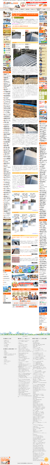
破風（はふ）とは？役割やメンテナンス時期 (7, 217)
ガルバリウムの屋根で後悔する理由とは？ (7, 184)
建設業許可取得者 (6, 276)
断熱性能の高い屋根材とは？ (6, 207)
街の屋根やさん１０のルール (7, 342)
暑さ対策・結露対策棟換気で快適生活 (37, 399)
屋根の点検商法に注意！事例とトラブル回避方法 (43, 237)
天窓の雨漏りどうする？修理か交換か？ (7, 205)
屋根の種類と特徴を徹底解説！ (6, 74)
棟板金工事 (43, 67)
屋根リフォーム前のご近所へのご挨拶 (42, 226)
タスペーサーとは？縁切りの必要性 (6, 97)
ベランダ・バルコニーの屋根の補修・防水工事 (24, 358)
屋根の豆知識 (5, 165)
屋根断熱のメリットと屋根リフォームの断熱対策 (7, 209)
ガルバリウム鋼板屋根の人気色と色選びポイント (38, 364)
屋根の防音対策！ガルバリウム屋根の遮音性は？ (43, 140)
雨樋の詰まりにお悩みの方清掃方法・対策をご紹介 (43, 265)
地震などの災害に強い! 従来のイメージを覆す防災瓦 (39, 407)
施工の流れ (27, 9)
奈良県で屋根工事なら (7, 278)
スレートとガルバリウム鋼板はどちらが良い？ (43, 123)
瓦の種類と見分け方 (6, 154)
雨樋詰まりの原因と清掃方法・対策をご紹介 (24, 389)
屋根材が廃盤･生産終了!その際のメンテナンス (7, 175)
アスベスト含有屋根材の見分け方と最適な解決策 (7, 158)
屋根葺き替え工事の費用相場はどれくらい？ (43, 151)
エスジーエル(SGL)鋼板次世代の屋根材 (7, 186)
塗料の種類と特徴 (35, 346)
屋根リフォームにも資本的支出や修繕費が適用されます (25, 373)
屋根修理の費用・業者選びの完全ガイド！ (7, 77)
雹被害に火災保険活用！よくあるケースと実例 (43, 215)
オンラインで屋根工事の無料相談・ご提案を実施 (43, 222)
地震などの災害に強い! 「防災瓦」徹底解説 (43, 202)
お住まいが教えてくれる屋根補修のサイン (43, 155)
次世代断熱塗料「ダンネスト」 (42, 207)
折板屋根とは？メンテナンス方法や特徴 (43, 170)
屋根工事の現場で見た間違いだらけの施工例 (43, 204)
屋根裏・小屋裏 (6, 143)
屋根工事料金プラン (21, 343)
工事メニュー (33, 9)
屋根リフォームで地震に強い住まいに (23, 356)
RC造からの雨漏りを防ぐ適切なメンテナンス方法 (7, 198)
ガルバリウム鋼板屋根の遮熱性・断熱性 (43, 131)
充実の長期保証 (6, 345)
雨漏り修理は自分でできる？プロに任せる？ (7, 82)
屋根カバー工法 (44, 51)
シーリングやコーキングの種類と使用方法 (7, 124)
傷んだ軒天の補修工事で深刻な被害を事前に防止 (7, 95)
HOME (12, 11)
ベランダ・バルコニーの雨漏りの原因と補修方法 (7, 110)
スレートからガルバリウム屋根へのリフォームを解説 (43, 125)
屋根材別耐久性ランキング (6, 169)
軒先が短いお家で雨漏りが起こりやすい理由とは (7, 156)
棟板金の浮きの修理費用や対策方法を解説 (7, 86)
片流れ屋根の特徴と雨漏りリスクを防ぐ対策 (7, 137)
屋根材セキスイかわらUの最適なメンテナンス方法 (43, 178)
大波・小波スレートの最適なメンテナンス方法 (7, 120)
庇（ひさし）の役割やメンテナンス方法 (7, 200)
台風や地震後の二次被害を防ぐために (43, 196)
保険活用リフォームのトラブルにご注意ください (43, 244)
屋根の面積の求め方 (6, 132)
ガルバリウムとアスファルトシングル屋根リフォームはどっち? (7, 180)
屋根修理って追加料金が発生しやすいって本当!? (43, 241)
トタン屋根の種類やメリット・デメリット (43, 168)
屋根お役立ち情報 (42, 188)
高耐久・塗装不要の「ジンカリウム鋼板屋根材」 (38, 412)
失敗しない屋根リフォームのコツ (43, 147)
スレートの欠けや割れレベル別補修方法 (43, 164)
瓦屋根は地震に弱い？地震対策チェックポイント (43, 200)
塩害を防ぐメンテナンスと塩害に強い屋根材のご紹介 (39, 442)
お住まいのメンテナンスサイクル (37, 424)
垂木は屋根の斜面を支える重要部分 (23, 376)
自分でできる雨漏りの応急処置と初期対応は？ (43, 211)
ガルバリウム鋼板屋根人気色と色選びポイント (43, 133)
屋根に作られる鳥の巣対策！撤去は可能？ (23, 391)
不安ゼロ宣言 (5, 343)
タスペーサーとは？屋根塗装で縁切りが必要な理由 (39, 384)
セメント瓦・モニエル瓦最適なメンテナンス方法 (7, 114)
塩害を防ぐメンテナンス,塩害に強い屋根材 (7, 171)
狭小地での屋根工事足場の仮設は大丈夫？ (43, 181)
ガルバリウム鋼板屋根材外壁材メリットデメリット (43, 138)
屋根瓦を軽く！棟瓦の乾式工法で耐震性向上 (43, 198)
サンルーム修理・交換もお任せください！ (43, 259)
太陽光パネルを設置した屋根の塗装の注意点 (43, 172)
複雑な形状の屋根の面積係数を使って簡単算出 (7, 134)
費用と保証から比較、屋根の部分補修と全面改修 (43, 153)
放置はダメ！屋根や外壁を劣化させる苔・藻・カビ (39, 443)
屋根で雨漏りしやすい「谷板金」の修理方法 (7, 153)
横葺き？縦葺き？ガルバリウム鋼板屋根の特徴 (43, 137)
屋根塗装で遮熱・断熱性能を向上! (43, 209)
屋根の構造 (5, 87)
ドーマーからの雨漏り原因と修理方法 (7, 203)
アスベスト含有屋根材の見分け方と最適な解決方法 (39, 408)
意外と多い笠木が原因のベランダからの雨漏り (7, 93)
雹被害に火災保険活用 (35, 458)
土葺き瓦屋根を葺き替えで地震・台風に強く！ (7, 116)
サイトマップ (5, 284)
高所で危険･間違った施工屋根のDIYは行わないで (7, 192)
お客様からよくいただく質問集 (36, 347)
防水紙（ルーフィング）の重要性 (37, 428)
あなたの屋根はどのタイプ (36, 342)
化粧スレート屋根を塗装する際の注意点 (42, 174)
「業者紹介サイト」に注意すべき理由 (43, 246)
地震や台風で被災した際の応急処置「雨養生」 (7, 128)
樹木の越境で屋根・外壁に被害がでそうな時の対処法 (43, 243)
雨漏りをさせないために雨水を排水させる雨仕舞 (7, 151)
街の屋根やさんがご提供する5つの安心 (11, 9)
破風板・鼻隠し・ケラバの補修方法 (37, 379)
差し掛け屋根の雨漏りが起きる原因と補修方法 (7, 141)
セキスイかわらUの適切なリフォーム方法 (38, 348)
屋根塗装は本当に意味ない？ (6, 79)
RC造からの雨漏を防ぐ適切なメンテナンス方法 (38, 413)
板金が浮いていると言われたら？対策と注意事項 (43, 239)
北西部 (5, 295)
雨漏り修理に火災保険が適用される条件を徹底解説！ (39, 460)
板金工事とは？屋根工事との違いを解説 (7, 84)
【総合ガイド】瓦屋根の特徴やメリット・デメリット (39, 366)
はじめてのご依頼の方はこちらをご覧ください (24, 340)
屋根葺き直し (44, 64)
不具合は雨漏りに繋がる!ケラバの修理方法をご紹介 (39, 385)
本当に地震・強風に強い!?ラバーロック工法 (38, 446)
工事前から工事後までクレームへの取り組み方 (43, 227)
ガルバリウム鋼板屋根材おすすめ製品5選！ (43, 135)
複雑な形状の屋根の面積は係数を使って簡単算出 (38, 397)
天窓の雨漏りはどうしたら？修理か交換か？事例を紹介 (39, 380)
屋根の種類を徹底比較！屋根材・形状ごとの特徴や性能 (39, 367)
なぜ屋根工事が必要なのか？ (43, 145)
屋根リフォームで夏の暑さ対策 (22, 359)
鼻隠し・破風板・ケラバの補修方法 (7, 89)
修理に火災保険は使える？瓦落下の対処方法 (43, 194)
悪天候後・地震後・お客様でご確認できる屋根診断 (39, 344)
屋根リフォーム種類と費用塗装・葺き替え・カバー (43, 160)
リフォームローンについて (22, 372)
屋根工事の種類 (43, 45)
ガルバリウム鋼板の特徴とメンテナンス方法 (7, 188)
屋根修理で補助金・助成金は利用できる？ (43, 217)
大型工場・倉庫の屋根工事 (22, 360)
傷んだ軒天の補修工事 (35, 421)
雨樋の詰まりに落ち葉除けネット (22, 390)
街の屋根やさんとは (6, 340)
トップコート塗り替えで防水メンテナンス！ (7, 215)
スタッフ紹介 (5, 274)
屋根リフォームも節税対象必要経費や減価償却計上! (43, 278)
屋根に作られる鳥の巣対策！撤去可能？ (43, 269)
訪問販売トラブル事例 (43, 235)
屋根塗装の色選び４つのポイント (42, 206)
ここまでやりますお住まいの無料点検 (38, 9)
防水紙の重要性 (6, 161)
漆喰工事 (43, 54)
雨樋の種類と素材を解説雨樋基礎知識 (7, 211)
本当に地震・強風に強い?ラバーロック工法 (7, 130)
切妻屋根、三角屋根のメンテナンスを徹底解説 (7, 139)
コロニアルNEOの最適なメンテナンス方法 (43, 179)
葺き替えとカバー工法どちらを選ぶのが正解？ (43, 156)
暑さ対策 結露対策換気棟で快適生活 (6, 145)
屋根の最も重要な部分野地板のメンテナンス (7, 163)
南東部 (5, 299)
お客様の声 (22, 9)
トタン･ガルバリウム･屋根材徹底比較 (7, 182)
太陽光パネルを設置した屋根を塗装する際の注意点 (24, 393)
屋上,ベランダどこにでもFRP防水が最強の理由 (7, 106)
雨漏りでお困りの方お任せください (23, 345)
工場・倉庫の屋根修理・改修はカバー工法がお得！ (43, 261)
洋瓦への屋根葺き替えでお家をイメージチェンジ (7, 177)
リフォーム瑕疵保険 (6, 344)
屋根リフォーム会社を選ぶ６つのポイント (43, 187)
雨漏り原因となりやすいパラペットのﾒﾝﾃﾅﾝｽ (7, 104)
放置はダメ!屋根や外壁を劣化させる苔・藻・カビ (7, 173)
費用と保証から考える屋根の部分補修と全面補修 (24, 374)
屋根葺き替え (44, 48)
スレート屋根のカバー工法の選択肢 (43, 162)
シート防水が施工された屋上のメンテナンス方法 (7, 102)
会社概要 (44, 9)
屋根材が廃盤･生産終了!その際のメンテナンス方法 (39, 387)
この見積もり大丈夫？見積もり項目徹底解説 (43, 229)
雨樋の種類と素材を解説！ (22, 392)
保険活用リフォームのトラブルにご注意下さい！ (38, 440)
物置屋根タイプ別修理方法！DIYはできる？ (43, 257)
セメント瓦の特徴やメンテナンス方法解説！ (7, 112)
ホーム (6, 9)
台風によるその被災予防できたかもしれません (43, 190)
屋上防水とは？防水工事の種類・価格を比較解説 (7, 108)
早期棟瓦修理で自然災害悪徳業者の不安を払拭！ (7, 118)
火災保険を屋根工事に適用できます (23, 357)
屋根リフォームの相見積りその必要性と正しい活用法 (43, 224)
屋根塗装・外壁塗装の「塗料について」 (37, 345)
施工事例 (16, 9)
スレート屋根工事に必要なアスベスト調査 (38, 409)
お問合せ (5, 282)
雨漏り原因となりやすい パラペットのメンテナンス (25, 380)
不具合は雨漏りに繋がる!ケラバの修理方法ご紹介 (7, 91)
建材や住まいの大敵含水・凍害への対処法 (7, 147)
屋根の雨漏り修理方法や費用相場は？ (7, 196)
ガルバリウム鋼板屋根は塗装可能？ (43, 129)
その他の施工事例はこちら (35, 210)
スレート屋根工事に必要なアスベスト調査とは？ (7, 213)
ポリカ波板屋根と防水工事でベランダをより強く (43, 263)
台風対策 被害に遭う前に (21, 355)
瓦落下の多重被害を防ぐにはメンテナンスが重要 (43, 192)
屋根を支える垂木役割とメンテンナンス (7, 194)
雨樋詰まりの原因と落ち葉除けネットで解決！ (43, 267)
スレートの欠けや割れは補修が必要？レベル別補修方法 (39, 371)
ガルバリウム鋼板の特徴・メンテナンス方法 (38, 411)
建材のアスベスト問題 (7, 160)
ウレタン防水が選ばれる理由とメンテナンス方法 (7, 99)
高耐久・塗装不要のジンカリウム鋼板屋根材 (7, 190)
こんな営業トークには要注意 (43, 233)
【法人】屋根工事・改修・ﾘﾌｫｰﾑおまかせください (43, 276)
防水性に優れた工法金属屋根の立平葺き (6, 126)
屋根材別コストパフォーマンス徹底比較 (7, 167)
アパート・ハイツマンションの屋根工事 (43, 272)
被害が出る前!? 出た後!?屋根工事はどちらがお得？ (43, 231)
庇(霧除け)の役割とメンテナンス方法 (6, 122)
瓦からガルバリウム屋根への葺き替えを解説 (43, 127)
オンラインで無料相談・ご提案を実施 (23, 341)
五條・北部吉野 (6, 298)
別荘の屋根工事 (42, 274)
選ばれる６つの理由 (6, 341)
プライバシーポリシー (7, 280)
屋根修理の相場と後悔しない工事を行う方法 (43, 149)
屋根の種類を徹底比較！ (41, 158)
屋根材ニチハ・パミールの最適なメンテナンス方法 (43, 176)
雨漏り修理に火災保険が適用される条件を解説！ (43, 213)
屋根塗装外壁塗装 (43, 71)
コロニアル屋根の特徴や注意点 (42, 166)
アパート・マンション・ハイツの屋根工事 (23, 361)
